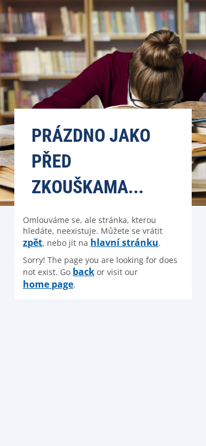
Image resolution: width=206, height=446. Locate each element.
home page (48, 284)
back (83, 271)
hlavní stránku (124, 242)
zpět (32, 242)
